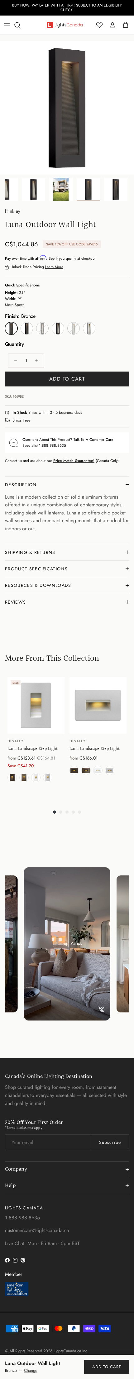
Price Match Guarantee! (73, 456)
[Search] (20, 20)
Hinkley (12, 206)
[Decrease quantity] (13, 356)
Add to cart (67, 374)
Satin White (36, 773)
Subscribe (110, 1138)
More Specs (14, 300)
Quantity (14, 339)
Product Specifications (36, 564)
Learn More (54, 262)
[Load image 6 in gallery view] (67, 103)
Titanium (47, 773)
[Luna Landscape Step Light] (36, 700)
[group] (36, 732)
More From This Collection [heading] (52, 654)
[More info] (85, 408)
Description (21, 480)
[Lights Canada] (65, 20)
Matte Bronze (24, 773)
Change (30, 1370)
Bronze (12, 773)
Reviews (15, 597)
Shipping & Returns (30, 548)
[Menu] (7, 20)
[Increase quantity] (38, 356)
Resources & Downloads (38, 581)
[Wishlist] (99, 20)
